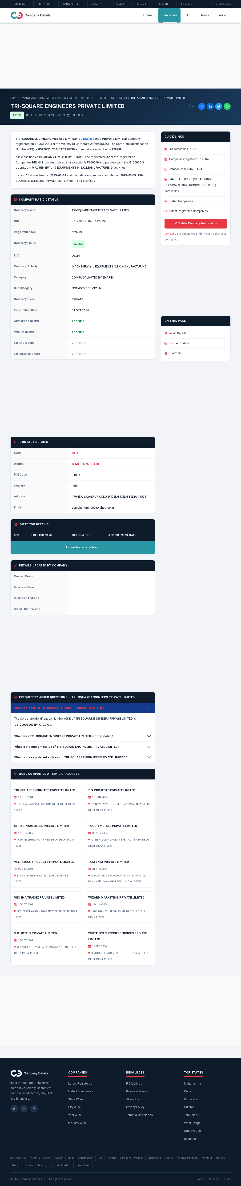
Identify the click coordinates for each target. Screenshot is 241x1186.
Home (147, 15)
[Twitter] (14, 1108)
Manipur (207, 1157)
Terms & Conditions (139, 1115)
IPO (189, 15)
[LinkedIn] (24, 1108)
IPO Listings (134, 1083)
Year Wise (75, 1115)
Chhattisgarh (85, 1157)
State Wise (75, 1099)
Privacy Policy (135, 1107)
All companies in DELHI (184, 149)
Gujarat (189, 1107)
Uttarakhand (83, 1165)
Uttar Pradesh (193, 1130)
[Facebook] (34, 1108)
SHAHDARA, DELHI (85, 464)
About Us (132, 1099)
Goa (99, 1157)
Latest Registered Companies (188, 211)
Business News (136, 1091)
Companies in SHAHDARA (185, 169)
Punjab (16, 1165)
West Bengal (192, 1123)
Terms (226, 1179)
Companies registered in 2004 (189, 159)
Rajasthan (190, 1138)
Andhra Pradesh (41, 1157)
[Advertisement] (120, 55)
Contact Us (171, 233)
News (205, 15)
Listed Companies (181, 201)
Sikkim (29, 1165)
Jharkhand (154, 1157)
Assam (59, 1157)
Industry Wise (77, 1123)
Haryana (111, 1157)
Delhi (187, 1091)
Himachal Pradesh (132, 1157)
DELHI (123, 98)
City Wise (74, 1107)
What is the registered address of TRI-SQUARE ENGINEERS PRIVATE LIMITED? (70, 757)
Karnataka (191, 1099)
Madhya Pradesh (187, 1157)
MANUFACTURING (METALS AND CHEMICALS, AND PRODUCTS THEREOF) (69, 98)
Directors (175, 353)
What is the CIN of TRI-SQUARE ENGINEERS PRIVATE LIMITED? (59, 708)
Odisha (220, 1157)
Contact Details (179, 343)
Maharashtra (192, 1083)
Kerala (169, 1157)
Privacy (214, 1179)
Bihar (71, 1157)
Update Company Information (197, 223)
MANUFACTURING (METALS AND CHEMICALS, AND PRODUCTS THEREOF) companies (190, 185)
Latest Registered (80, 1083)
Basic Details (177, 333)
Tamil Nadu (191, 1115)
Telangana (44, 1165)
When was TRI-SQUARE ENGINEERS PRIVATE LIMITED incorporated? (63, 736)
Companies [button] (169, 15)
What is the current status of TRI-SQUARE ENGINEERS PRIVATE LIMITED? (66, 746)
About (223, 15)
